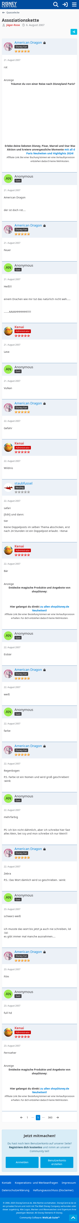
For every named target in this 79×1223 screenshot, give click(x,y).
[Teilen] (74, 32)
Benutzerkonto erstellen (57, 1162)
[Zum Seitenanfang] (73, 1218)
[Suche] (56, 4)
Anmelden (22, 1162)
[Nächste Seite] (57, 1117)
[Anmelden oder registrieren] (65, 4)
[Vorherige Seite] (21, 1117)
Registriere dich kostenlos (25, 1147)
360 (50, 1117)
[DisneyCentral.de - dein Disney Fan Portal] (9, 4)
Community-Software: (40, 1217)
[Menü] (74, 4)
